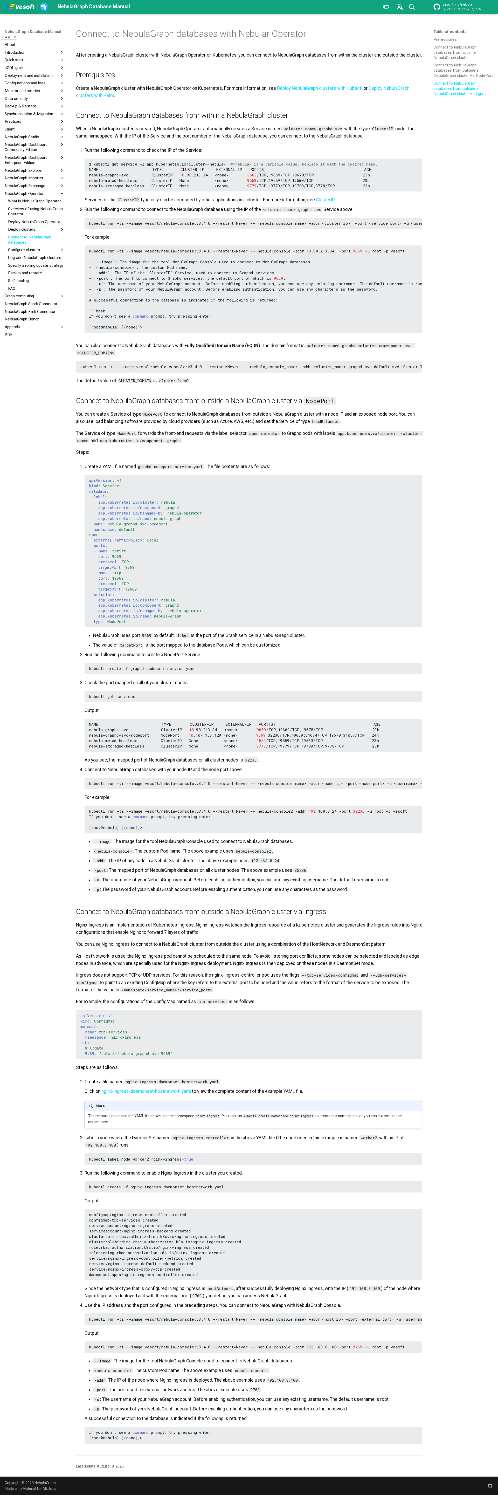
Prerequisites (445, 39)
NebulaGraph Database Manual (33, 31)
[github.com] (490, 1485)
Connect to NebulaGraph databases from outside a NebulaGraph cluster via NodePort (463, 70)
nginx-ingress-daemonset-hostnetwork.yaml (146, 1091)
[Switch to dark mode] (386, 6)
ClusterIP (325, 199)
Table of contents (450, 31)
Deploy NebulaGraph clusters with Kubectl (319, 88)
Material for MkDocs (39, 1488)
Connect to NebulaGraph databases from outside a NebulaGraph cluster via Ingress (461, 88)
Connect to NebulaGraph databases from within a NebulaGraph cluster (454, 52)
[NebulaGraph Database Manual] (26, 7)
